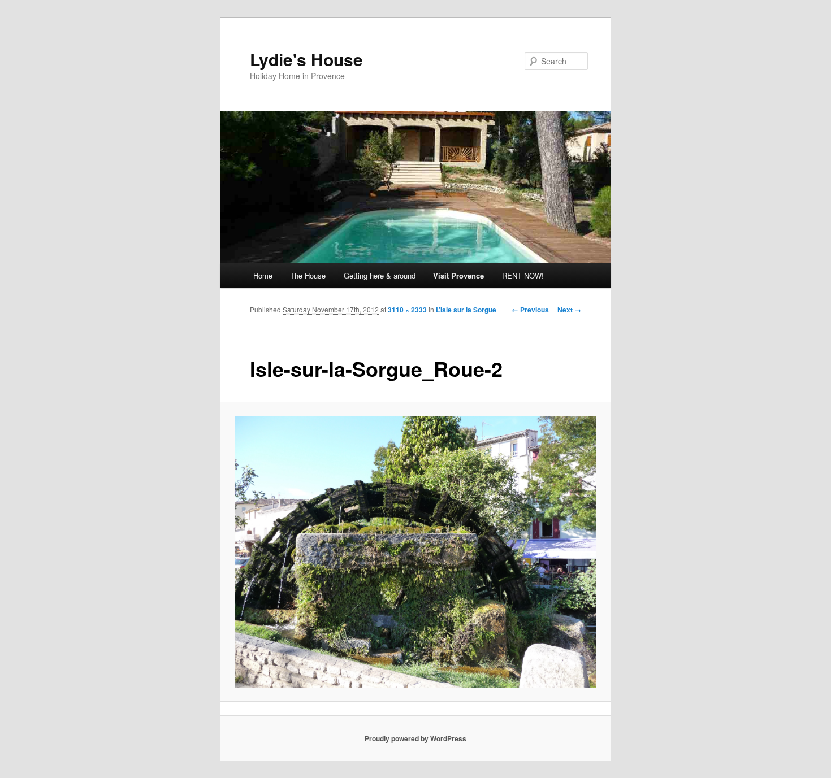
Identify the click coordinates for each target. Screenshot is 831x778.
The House (308, 275)
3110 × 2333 (407, 310)
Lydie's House (306, 59)
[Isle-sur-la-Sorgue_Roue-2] (416, 551)
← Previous (530, 310)
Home (262, 275)
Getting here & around (380, 275)
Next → (569, 310)
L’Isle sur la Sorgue (466, 310)
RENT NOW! (523, 275)
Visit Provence (458, 275)
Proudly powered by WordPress (415, 738)
